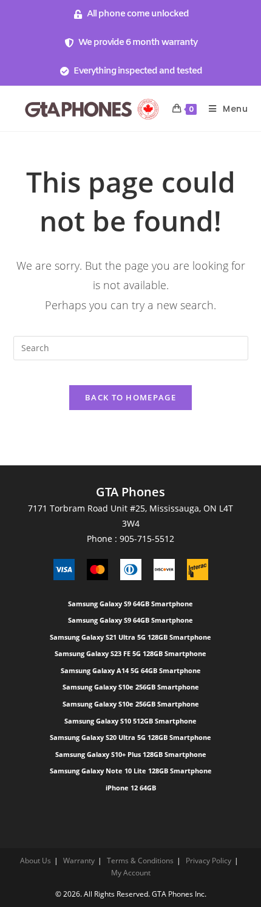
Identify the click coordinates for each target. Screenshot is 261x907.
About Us (35, 860)
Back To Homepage (130, 397)
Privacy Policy (208, 860)
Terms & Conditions (140, 860)
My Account (131, 873)
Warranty (79, 860)
